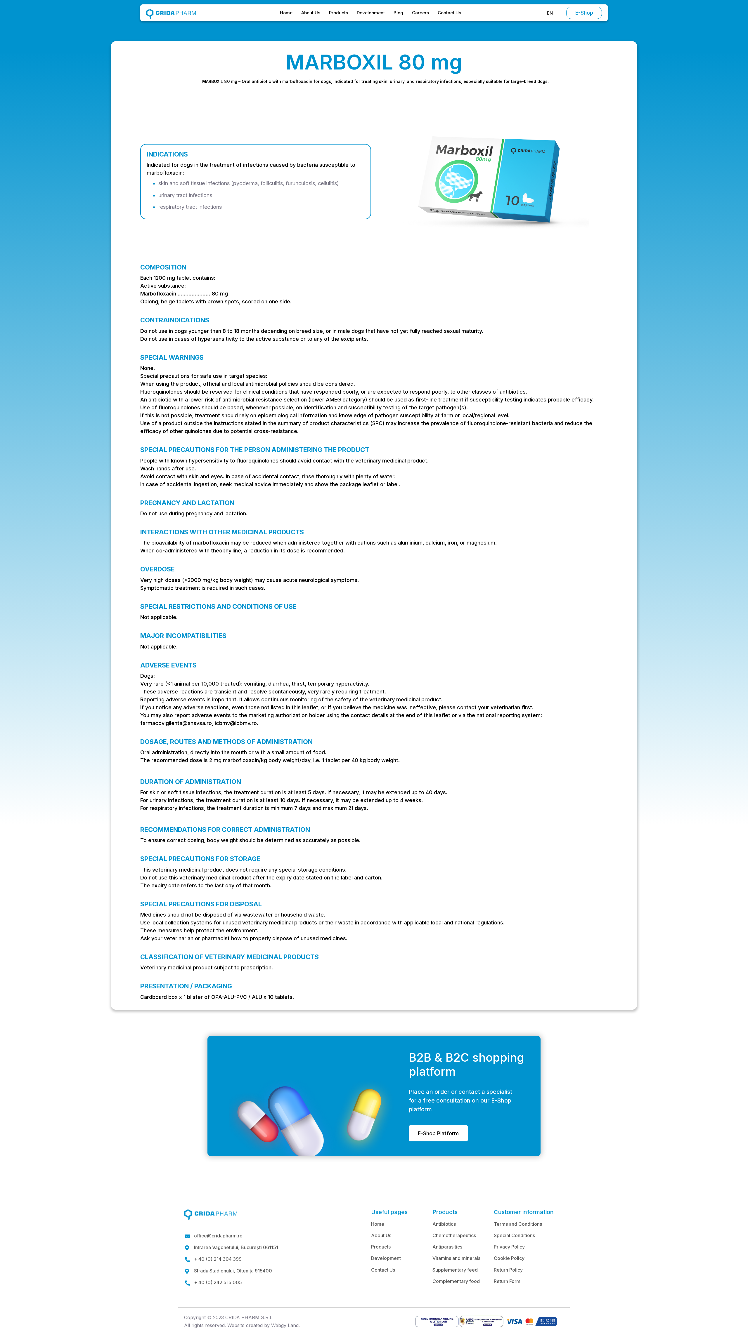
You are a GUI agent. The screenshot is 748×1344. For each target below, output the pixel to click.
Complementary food (456, 1281)
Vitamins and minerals (456, 1258)
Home (286, 12)
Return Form (507, 1281)
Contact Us (449, 12)
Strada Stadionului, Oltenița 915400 (233, 1271)
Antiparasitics (447, 1247)
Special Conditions (514, 1235)
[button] (549, 13)
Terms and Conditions (518, 1224)
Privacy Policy (509, 1247)
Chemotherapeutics (454, 1235)
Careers (420, 12)
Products (338, 12)
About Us (310, 12)
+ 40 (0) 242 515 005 (218, 1282)
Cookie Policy (509, 1258)
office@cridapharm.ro (218, 1236)
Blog (398, 12)
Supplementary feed (455, 1270)
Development (371, 12)
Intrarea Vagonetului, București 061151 (236, 1247)
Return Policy (508, 1270)
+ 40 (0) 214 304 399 (218, 1259)
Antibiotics (444, 1224)
